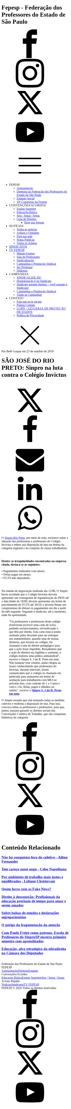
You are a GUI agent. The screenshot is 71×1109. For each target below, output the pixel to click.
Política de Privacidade (30, 315)
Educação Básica (27, 212)
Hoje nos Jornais (34, 222)
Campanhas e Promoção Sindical (36, 263)
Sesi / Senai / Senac (28, 215)
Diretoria (23, 970)
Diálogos (22, 270)
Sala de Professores (28, 257)
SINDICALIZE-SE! (29, 277)
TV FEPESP (17, 250)
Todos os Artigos (27, 243)
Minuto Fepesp (26, 253)
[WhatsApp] (30, 531)
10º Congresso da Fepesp (32, 201)
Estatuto (33, 970)
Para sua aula (24, 236)
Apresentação (25, 188)
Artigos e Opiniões (28, 232)
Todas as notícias (27, 229)
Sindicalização (25, 260)
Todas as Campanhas (29, 294)
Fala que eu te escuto (29, 301)
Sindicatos (17, 984)
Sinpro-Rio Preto (15, 537)
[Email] (30, 472)
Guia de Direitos (26, 219)
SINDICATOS (18, 246)
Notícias (6, 984)
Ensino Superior (26, 208)
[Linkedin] (30, 501)
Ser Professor (25, 267)
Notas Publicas (25, 239)
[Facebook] (30, 443)
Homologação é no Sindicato (34, 281)
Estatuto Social (25, 198)
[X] (30, 413)
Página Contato (26, 305)
